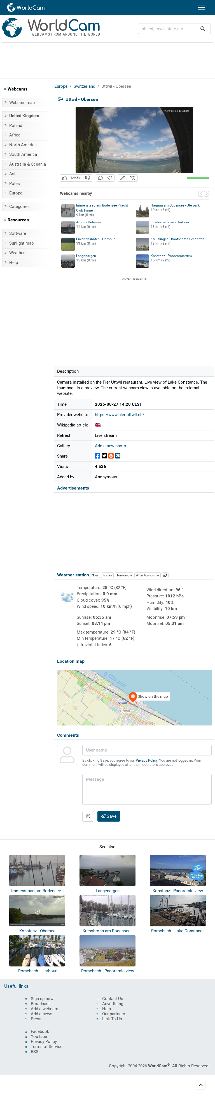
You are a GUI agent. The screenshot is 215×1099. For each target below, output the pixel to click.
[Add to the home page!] (109, 178)
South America (23, 154)
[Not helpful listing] (87, 178)
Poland (15, 125)
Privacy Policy (146, 760)
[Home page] (26, 7)
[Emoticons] (88, 816)
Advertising (112, 1003)
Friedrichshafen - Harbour (170, 222)
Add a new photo (110, 445)
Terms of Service (46, 1046)
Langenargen (86, 256)
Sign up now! (43, 998)
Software (17, 233)
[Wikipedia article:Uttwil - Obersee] (98, 425)
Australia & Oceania (27, 164)
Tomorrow (124, 575)
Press (36, 1018)
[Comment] (100, 178)
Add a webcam (44, 1008)
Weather (17, 252)
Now (95, 575)
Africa (14, 135)
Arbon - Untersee (88, 222)
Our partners (113, 1013)
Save (111, 816)
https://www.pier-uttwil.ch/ (119, 414)
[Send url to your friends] (117, 456)
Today (107, 575)
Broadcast (40, 1003)
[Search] (202, 29)
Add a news (41, 1013)
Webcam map (22, 102)
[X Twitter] (104, 456)
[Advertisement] (107, 59)
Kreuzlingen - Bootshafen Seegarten (177, 239)
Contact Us (112, 998)
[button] (122, 178)
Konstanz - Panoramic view (171, 256)
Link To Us (112, 1018)
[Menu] (201, 7)
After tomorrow (147, 575)
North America (23, 144)
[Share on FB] (97, 456)
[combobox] (174, 29)
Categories (19, 206)
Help (13, 262)
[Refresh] (165, 575)
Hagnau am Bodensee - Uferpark (175, 205)
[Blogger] (111, 456)
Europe (15, 193)
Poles (14, 183)
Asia (13, 173)
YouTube (39, 1036)
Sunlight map (21, 243)
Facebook (40, 1031)
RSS (34, 1051)
